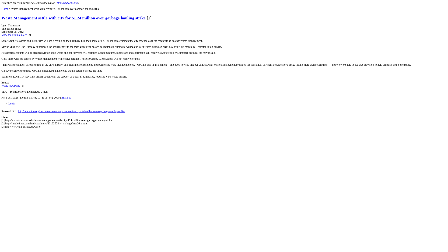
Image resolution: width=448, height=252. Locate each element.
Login (11, 103)
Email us (66, 97)
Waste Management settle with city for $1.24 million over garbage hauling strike (73, 18)
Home (4, 8)
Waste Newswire (10, 85)
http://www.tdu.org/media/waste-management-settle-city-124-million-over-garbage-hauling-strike (71, 111)
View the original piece (14, 34)
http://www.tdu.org (67, 2)
